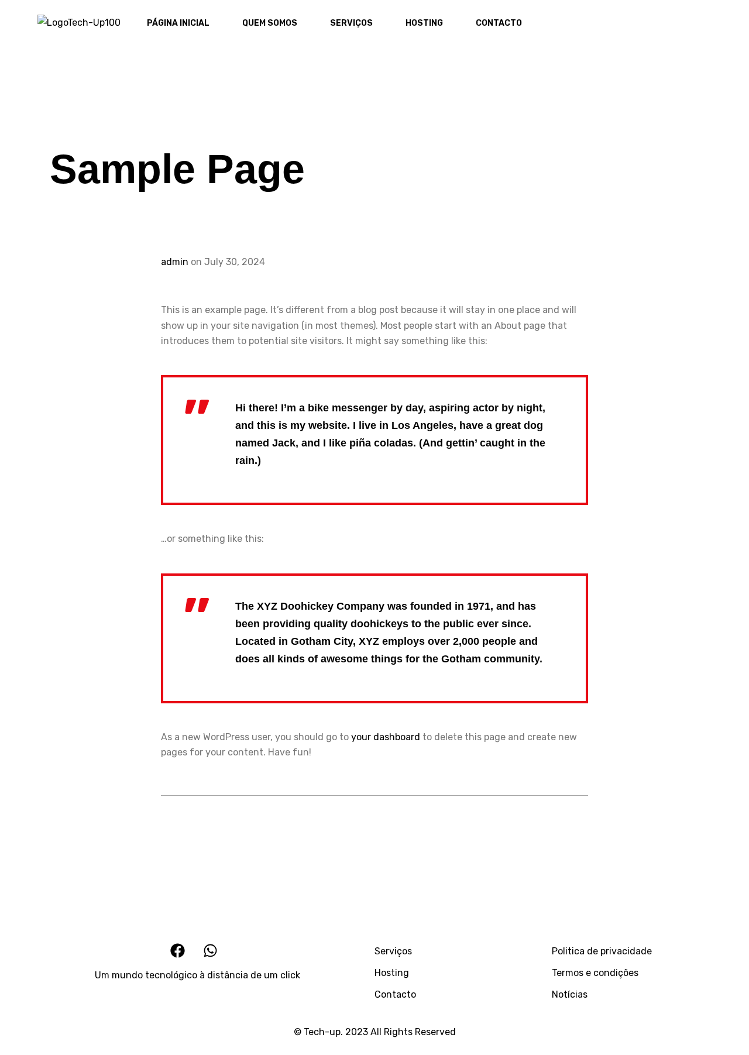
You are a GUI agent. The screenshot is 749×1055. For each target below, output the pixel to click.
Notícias (569, 994)
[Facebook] (698, 25)
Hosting (391, 972)
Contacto (395, 994)
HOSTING (424, 23)
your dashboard (385, 737)
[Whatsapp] (724, 25)
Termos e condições (595, 972)
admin (174, 261)
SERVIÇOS (351, 23)
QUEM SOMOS (269, 23)
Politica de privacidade (602, 951)
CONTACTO (499, 23)
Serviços (393, 951)
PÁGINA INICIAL (178, 23)
